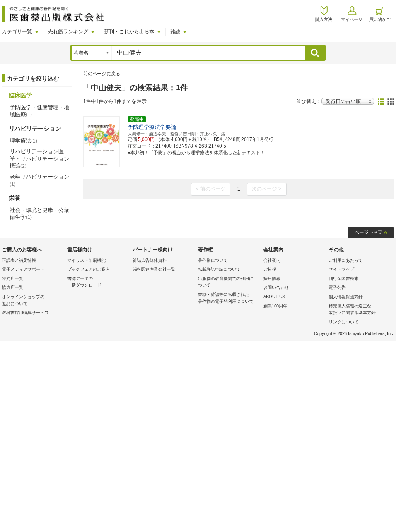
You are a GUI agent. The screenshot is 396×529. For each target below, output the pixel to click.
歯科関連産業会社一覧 (154, 269)
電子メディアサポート (23, 269)
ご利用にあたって (346, 260)
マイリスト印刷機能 (86, 260)
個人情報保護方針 (346, 296)
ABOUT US (274, 296)
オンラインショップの (23, 300)
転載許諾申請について (219, 269)
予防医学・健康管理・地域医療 (39, 110)
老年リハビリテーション (39, 180)
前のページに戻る (101, 73)
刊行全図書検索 (343, 278)
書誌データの (84, 282)
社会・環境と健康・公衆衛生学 (39, 213)
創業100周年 (275, 306)
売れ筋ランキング (68, 31)
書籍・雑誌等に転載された (225, 298)
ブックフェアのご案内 (88, 269)
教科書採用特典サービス (25, 312)
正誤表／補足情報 (19, 260)
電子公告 (337, 287)
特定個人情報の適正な (352, 309)
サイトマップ (341, 269)
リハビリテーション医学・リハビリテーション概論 (39, 158)
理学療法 (23, 140)
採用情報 (271, 278)
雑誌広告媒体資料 (150, 260)
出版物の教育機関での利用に (225, 282)
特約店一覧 (12, 278)
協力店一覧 (12, 287)
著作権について (213, 260)
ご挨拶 (269, 269)
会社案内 (271, 260)
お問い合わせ (276, 287)
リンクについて (343, 321)
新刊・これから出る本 (129, 31)
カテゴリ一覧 (17, 31)
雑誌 (175, 31)
